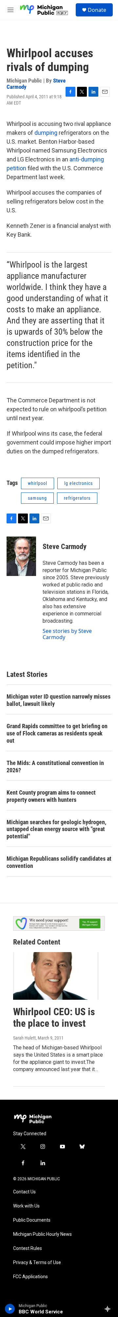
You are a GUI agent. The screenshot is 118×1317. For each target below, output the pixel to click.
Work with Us (26, 1206)
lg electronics (78, 483)
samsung (37, 498)
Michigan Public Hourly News (42, 1234)
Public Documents (31, 1220)
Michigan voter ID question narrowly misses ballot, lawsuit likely (58, 700)
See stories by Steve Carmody (67, 633)
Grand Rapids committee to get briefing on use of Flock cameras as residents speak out (57, 733)
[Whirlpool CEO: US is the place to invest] (55, 976)
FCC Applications (30, 1276)
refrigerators (77, 498)
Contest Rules (27, 1248)
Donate (97, 10)
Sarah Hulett (24, 1038)
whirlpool (37, 483)
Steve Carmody (65, 546)
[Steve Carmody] (21, 556)
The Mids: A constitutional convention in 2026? (55, 766)
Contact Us (24, 1191)
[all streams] (109, 1309)
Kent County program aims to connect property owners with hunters (51, 796)
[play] (10, 1308)
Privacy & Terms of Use (37, 1262)
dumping (45, 132)
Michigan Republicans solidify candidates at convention (59, 862)
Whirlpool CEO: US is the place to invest (54, 1017)
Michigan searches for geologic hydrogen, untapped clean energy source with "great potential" (56, 829)
